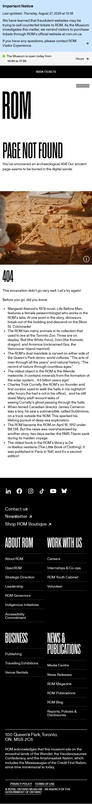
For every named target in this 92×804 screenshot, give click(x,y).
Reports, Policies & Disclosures (62, 713)
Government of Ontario (23, 792)
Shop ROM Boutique (26, 524)
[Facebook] (19, 491)
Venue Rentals (16, 672)
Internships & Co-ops (64, 568)
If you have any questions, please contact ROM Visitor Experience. (39, 43)
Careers (53, 559)
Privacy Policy (21, 784)
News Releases (59, 675)
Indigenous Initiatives (22, 605)
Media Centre (58, 665)
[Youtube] (53, 491)
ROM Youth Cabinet (62, 577)
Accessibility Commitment (15, 616)
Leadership (14, 586)
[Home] (28, 105)
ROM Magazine (59, 684)
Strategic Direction (19, 577)
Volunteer (55, 586)
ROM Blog (55, 702)
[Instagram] (31, 491)
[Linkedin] (8, 491)
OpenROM (13, 568)
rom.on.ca (74, 34)
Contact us (16, 509)
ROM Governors (18, 595)
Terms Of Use (45, 784)
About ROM (14, 559)
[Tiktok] (42, 491)
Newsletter (16, 516)
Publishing (13, 654)
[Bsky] (64, 491)
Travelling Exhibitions (21, 663)
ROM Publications (61, 693)
